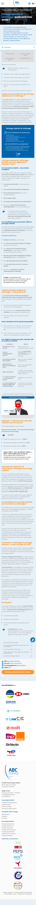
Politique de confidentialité (24, 894)
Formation (4, 818)
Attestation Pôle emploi (10, 642)
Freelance (4, 816)
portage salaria (8, 99)
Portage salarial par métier (10, 59)
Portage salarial (10, 53)
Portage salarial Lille (7, 835)
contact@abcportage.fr (8, 794)
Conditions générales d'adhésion (23, 892)
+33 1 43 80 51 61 (6, 796)
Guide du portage (6, 806)
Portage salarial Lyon (7, 828)
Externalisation (6, 814)
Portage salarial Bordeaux (9, 830)
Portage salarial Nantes (8, 832)
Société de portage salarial (9, 803)
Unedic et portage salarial (11, 656)
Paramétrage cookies (10, 894)
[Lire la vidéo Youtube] (18, 405)
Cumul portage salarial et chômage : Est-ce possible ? (16, 646)
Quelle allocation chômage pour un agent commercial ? (16, 652)
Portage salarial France (8, 824)
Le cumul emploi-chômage (11, 649)
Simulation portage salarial (25, 54)
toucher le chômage (18, 509)
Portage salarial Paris (7, 826)
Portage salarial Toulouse (9, 833)
